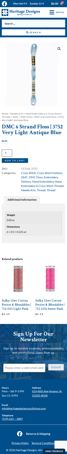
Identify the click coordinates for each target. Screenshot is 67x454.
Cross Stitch (28, 173)
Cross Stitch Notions (49, 173)
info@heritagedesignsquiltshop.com (24, 408)
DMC (15, 117)
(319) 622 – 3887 (12, 418)
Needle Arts (17, 113)
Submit (56, 367)
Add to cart (15, 160)
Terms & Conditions (43, 443)
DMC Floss (26, 117)
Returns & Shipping (38, 433)
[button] (54, 12)
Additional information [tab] (21, 200)
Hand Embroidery (43, 181)
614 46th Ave (40, 391)
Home (5, 113)
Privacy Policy (20, 443)
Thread (41, 190)
